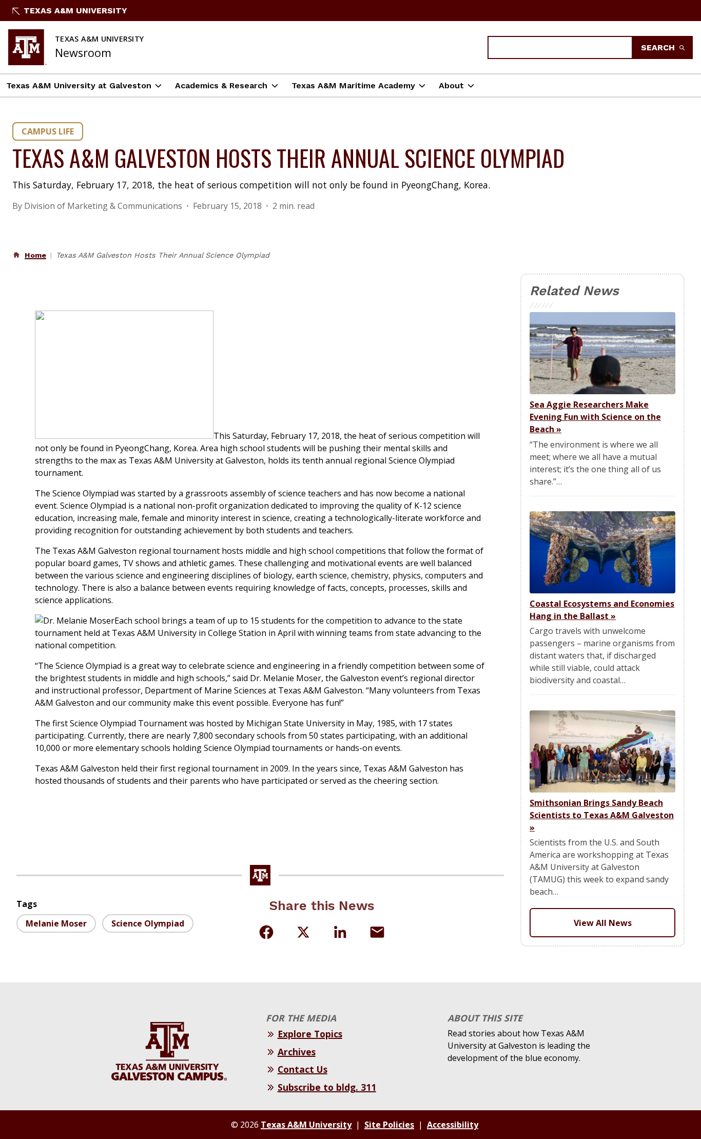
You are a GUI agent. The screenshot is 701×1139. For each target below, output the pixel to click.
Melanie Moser (56, 923)
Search (659, 47)
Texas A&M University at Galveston (78, 85)
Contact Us (302, 1069)
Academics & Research (221, 85)
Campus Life (48, 131)
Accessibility (452, 1124)
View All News (603, 923)
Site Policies (389, 1124)
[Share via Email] (377, 932)
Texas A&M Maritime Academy (353, 85)
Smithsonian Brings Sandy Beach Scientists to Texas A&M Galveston (602, 815)
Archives (297, 1052)
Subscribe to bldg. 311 (327, 1087)
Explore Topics (310, 1034)
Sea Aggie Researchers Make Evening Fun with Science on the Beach (595, 417)
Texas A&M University (75, 10)
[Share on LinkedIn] (340, 932)
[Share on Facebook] (266, 932)
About (451, 85)
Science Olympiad (147, 923)
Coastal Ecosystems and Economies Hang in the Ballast (602, 610)
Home (35, 255)
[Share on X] (303, 934)
